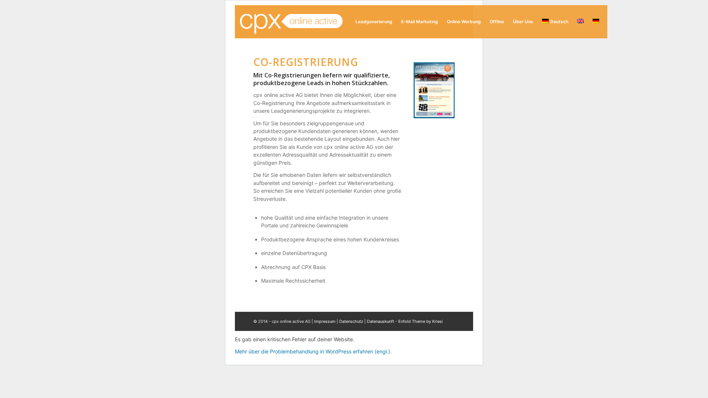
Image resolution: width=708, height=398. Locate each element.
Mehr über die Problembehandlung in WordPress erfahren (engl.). (313, 351)
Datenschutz (351, 321)
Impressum (325, 321)
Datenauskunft (380, 321)
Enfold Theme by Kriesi (420, 321)
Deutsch (559, 21)
